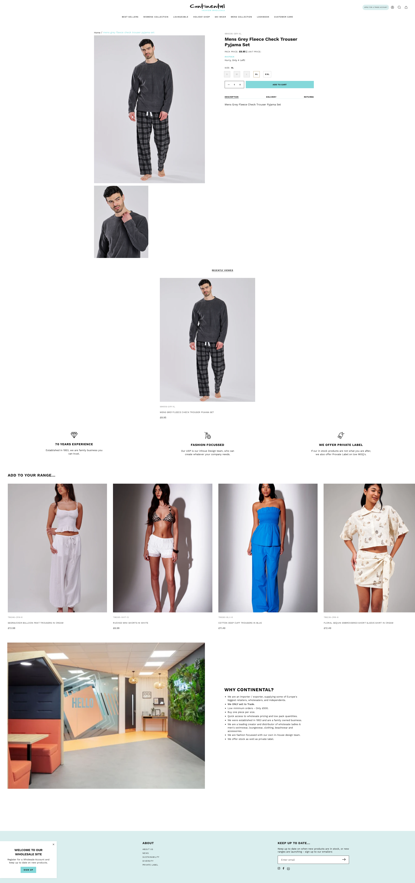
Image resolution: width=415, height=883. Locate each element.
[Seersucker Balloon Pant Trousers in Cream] (57, 548)
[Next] (411, 548)
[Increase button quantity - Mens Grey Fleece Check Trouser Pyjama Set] (240, 84)
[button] (399, 7)
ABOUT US (147, 849)
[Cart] (406, 7)
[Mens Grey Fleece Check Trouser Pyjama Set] (207, 340)
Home (97, 32)
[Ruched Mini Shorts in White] (162, 548)
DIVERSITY (147, 861)
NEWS (145, 853)
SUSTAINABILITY (150, 857)
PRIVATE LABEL (150, 865)
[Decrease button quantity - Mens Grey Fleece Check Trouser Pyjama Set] (228, 84)
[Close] (53, 844)
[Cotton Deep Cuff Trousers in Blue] (268, 548)
